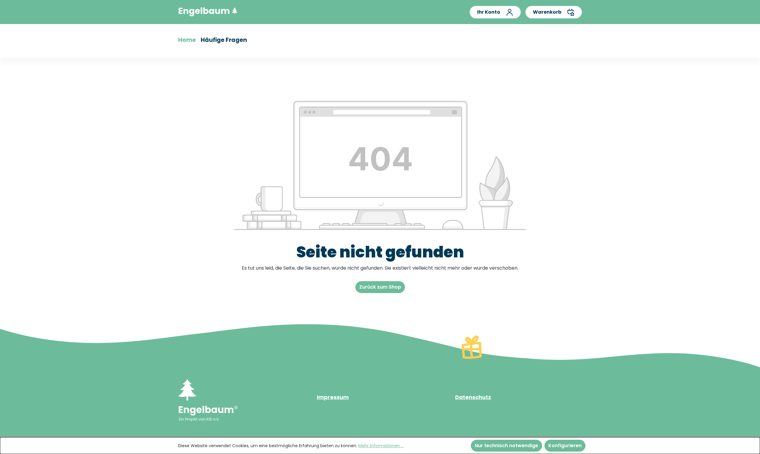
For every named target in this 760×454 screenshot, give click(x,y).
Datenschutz (473, 397)
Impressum (333, 397)
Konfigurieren (565, 445)
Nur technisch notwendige (506, 445)
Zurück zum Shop (380, 287)
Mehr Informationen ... (381, 446)
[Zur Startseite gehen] (208, 11)
